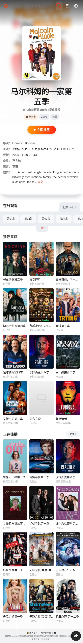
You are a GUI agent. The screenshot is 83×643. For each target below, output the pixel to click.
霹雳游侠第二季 (39, 477)
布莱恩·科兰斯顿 (42, 149)
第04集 (64, 218)
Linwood (17, 143)
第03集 (46, 218)
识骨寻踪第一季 (39, 523)
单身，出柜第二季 (14, 477)
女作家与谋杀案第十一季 (15, 523)
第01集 (11, 218)
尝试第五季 (63, 325)
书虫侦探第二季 (13, 279)
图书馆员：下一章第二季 (68, 279)
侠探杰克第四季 (39, 372)
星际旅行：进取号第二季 (68, 570)
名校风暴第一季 (13, 570)
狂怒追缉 (61, 418)
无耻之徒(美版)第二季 (41, 570)
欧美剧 (32, 116)
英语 (15, 166)
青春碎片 (35, 279)
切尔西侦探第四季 (14, 325)
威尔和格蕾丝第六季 (68, 523)
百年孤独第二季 (65, 372)
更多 (72, 434)
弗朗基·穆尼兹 (21, 149)
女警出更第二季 (13, 418)
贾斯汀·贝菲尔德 (64, 149)
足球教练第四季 (13, 372)
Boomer (30, 143)
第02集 (28, 218)
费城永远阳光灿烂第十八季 (41, 325)
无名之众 (35, 418)
